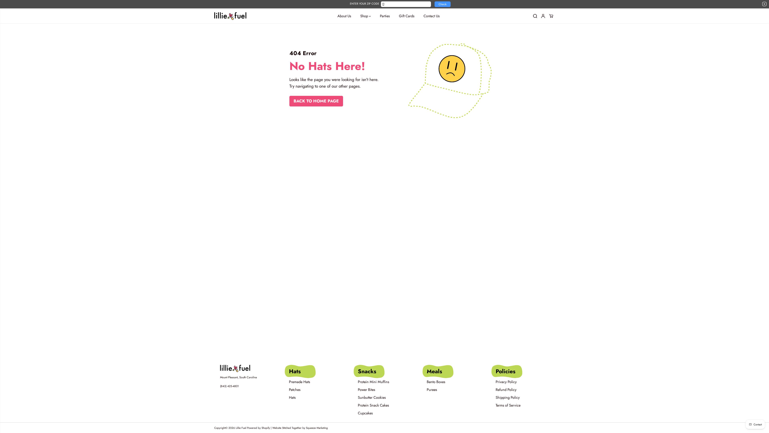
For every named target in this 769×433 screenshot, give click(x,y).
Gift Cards (406, 16)
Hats (292, 397)
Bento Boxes (436, 381)
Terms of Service (508, 405)
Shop (364, 16)
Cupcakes (365, 413)
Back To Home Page (316, 101)
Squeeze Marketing (317, 428)
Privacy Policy (506, 381)
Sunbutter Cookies (372, 397)
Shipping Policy (508, 397)
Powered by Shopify (258, 428)
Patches (294, 389)
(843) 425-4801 (229, 386)
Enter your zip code (364, 3)
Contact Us (432, 16)
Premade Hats (299, 381)
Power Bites (366, 389)
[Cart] (551, 16)
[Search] (535, 16)
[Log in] (543, 16)
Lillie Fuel (241, 428)
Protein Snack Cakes (373, 405)
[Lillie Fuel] (230, 16)
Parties (385, 16)
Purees (432, 389)
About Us (344, 16)
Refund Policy (506, 389)
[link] (247, 368)
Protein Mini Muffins (373, 381)
